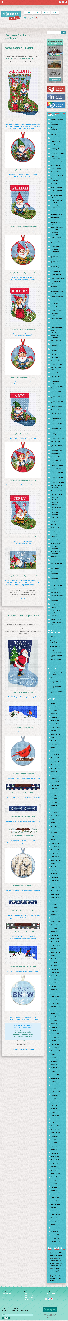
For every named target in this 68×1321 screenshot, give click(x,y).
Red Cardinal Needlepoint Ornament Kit (23, 773)
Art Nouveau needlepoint (54, 123)
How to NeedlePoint (56, 318)
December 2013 (55, 1122)
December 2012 (55, 1163)
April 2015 (54, 1068)
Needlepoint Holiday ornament (56, 424)
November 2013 (55, 1126)
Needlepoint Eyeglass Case (57, 387)
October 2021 (55, 856)
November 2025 (55, 730)
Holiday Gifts (54, 303)
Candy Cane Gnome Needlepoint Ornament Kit (23, 273)
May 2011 (54, 1224)
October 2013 (55, 1129)
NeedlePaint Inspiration (54, 349)
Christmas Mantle (56, 168)
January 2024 (55, 781)
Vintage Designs (55, 604)
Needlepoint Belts (56, 361)
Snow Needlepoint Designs (23, 1029)
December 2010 (55, 1241)
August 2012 (54, 1177)
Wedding (53, 607)
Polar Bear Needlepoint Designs (23, 1036)
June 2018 (54, 962)
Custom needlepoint (56, 187)
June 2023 (54, 798)
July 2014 (54, 1098)
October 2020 (55, 894)
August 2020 (54, 901)
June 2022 (54, 829)
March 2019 (54, 935)
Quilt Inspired (55, 528)
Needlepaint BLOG (50, 1293)
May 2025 (54, 744)
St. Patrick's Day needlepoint (55, 552)
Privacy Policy (50, 1317)
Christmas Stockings (57, 175)
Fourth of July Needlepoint (55, 241)
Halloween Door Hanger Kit (55, 282)
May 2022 (54, 833)
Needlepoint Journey (57, 678)
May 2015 (54, 1064)
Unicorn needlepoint (56, 585)
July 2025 (54, 741)
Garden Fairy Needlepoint (55, 262)
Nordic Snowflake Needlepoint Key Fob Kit (23, 816)
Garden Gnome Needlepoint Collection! (26, 58)
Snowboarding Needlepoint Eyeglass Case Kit (23, 966)
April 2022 (54, 836)
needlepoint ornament (57, 450)
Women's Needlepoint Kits (57, 623)
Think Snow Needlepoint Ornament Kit (23, 1013)
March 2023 (54, 809)
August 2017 (54, 976)
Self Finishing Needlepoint (55, 535)
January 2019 (55, 942)
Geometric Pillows (56, 271)
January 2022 (55, 846)
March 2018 (54, 969)
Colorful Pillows (55, 183)
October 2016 (55, 1010)
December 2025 (55, 727)
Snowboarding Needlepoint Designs (23, 1034)
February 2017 (55, 996)
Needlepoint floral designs (56, 413)
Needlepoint (54, 354)
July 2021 (54, 867)
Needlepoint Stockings (57, 482)
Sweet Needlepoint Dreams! (56, 673)
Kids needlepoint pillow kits (57, 322)
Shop (46, 12)
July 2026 (54, 707)
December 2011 (55, 1204)
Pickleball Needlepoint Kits (57, 508)
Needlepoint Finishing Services (57, 402)
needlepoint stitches (56, 469)
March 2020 (54, 914)
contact (13, 1)
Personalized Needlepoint (54, 498)
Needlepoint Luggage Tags (57, 445)
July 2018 (54, 959)
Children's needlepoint (57, 153)
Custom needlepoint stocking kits (56, 201)
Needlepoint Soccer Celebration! (56, 692)
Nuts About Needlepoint (53, 637)
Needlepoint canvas (56, 364)
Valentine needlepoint (57, 592)
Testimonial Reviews (57, 560)
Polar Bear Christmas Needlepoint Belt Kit (23, 931)
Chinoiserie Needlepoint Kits (55, 157)
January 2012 (55, 1200)
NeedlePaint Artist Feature (56, 682)
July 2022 (54, 826)
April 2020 (54, 911)
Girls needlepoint (56, 274)
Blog (55, 12)
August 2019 (54, 925)
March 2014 (54, 1112)
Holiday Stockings (56, 310)
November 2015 (55, 1044)
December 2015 (55, 1040)
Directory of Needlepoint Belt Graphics (54, 642)
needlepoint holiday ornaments (56, 429)
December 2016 (55, 1003)
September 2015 (56, 1051)
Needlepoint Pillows (56, 457)
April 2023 (54, 805)
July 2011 (53, 1221)
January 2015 (55, 1078)
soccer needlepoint (56, 543)
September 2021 (56, 860)
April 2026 (54, 717)
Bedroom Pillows (55, 141)
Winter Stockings (56, 619)
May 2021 (54, 870)
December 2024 (55, 758)
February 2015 (55, 1074)
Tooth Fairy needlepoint (54, 572)
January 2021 (55, 884)
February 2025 (55, 751)
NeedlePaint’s (9, 58)
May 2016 (54, 1023)
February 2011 (55, 1235)
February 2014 (55, 1115)
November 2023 (55, 785)
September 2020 (56, 897)
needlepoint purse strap (56, 461)
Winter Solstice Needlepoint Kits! (22, 615)
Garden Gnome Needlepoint (19, 47)
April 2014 (54, 1108)
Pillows (53, 521)
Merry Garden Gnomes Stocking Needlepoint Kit (23, 120)
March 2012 (54, 1194)
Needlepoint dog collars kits (55, 376)
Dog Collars (54, 210)
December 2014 (55, 1081)
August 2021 (54, 863)
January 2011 (55, 1238)
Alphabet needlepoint (57, 119)
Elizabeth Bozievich (55, 1263)
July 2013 (54, 1139)
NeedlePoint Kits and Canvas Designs (11, 15)
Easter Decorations (56, 214)
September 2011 (55, 1214)
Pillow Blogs (54, 517)
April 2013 (54, 1149)
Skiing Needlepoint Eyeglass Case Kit (23, 727)
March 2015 (54, 1071)
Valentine (53, 588)
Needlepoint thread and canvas (56, 486)
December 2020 (55, 887)
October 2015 (55, 1047)
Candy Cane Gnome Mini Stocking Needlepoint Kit (23, 536)
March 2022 (54, 839)
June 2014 (54, 1102)
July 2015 (54, 1057)
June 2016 (54, 1020)
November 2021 (55, 853)
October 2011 (55, 1211)
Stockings (54, 556)
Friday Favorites (55, 246)
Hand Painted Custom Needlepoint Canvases (56, 1254)
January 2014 (55, 1119)
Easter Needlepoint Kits (56, 223)
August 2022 (54, 822)
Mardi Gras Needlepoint (54, 331)
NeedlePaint (22, 1041)
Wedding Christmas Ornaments (56, 611)
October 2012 (55, 1170)
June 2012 (54, 1183)
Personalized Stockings (54, 503)
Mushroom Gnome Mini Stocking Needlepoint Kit (23, 226)
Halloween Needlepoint (54, 287)
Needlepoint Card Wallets (56, 368)
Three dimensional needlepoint (56, 564)
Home (2, 2)
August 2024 (54, 764)
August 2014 (54, 1095)
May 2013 (54, 1146)
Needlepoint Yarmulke (57, 494)
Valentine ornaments (57, 595)
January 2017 (55, 999)
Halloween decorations (57, 278)
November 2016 (55, 1006)
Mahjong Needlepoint (57, 327)
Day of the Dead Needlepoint (55, 206)
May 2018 (54, 965)
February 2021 (55, 880)
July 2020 (54, 904)
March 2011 (54, 1231)
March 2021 (54, 877)
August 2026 (54, 703)
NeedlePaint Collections (54, 344)
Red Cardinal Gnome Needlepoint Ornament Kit (23, 480)
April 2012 (54, 1190)
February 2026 (55, 720)
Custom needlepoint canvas (56, 191)
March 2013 (54, 1153)
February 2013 (55, 1156)
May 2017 (54, 986)
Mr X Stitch (53, 651)
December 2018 (55, 945)
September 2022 (56, 819)
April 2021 (54, 873)
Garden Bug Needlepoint (54, 257)
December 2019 (55, 918)
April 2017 (54, 989)
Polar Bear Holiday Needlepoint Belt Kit (23, 792)
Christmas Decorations (57, 161)
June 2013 (54, 1143)
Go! (64, 32)
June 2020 (54, 907)
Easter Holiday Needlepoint (55, 218)
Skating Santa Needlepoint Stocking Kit (23, 692)
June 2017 (54, 982)
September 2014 (56, 1091)
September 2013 (56, 1132)
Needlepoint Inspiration (54, 434)
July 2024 (54, 768)
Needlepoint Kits (55, 441)
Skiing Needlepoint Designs (23, 1032)
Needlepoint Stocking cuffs (57, 473)
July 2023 (54, 795)
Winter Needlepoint (56, 616)
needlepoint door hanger (56, 381)
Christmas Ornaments (57, 172)
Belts (3, 1295)
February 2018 (55, 972)
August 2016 (54, 1013)
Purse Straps (54, 524)
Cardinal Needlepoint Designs (23, 1031)
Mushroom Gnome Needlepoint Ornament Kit (23, 377)
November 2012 (55, 1166)
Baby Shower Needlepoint (55, 133)
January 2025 (55, 754)
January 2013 (55, 1160)
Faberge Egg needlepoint (55, 233)
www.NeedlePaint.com (39, 18)
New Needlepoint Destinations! (56, 687)
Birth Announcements (57, 144)
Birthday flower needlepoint (55, 149)
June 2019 (54, 928)
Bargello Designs (56, 138)
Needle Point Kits (56, 340)
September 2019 (56, 921)
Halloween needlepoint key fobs (57, 292)
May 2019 (54, 931)
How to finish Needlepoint (54, 314)
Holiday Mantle (55, 307)
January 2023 (55, 812)
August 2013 (54, 1136)
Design (37, 12)
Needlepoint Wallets (56, 490)
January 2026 (55, 724)
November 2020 (55, 890)
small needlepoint (56, 539)
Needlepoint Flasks (56, 406)
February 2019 (55, 938)
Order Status (26, 1299)
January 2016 (55, 1037)
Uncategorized (55, 582)
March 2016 (54, 1030)
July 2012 (54, 1180)
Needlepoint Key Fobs (57, 438)
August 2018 (54, 955)
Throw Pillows (55, 568)
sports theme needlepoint (55, 547)
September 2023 (56, 792)
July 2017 (54, 979)
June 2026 (54, 710)
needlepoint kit (27, 626)
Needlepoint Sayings (57, 465)
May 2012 (54, 1187)
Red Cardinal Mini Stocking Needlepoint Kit (23, 329)
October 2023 (55, 788)
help (7, 1)
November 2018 (55, 948)
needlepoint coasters (57, 372)
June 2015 (54, 1061)
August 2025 (54, 737)
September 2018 (56, 952)
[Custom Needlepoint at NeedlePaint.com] (55, 82)
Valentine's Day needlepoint (55, 599)
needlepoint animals (56, 357)
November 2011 (55, 1207)
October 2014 (55, 1088)
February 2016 (55, 1034)
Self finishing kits (55, 531)
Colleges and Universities (55, 179)
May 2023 (54, 802)
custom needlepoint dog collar (56, 196)
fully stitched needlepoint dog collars (55, 251)
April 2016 (54, 1027)
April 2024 (54, 775)
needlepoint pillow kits (57, 453)
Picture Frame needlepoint (55, 513)
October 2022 (55, 816)
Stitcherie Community (56, 652)
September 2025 (56, 734)
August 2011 (54, 1217)
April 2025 (54, 747)
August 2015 (54, 1054)
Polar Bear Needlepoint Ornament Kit (23, 885)
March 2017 (54, 993)
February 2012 (55, 1197)
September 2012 (56, 1173)
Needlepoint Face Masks (56, 391)
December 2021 (55, 850)
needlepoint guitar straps (56, 418)
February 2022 (55, 843)
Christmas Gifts (55, 165)
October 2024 (55, 761)
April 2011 (54, 1228)
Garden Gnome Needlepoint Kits (55, 267)
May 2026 (54, 713)
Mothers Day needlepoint (54, 336)
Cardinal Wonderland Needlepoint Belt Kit (23, 835)
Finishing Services (56, 237)
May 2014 (54, 1105)
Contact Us (47, 1295)
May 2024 (54, 771)
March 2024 (54, 778)
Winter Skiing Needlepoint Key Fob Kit (23, 910)
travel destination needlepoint (56, 577)
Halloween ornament (57, 296)
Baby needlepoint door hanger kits (57, 128)
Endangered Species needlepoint (57, 228)
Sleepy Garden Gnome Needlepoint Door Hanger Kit (23, 576)
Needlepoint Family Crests (56, 397)
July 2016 (54, 1017)
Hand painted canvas (57, 300)
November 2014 (55, 1085)
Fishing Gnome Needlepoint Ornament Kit (23, 170)
